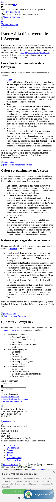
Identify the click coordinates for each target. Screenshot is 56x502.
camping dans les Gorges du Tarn (35, 52)
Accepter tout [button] (15, 492)
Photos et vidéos (14, 460)
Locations (11, 445)
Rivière (10, 455)
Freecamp (11, 450)
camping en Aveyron (10, 330)
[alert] (28, 486)
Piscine (10, 453)
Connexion (34, 469)
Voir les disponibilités (10, 396)
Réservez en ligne (10, 24)
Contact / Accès (8, 421)
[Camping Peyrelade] (10, 17)
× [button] (54, 472)
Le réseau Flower (14, 457)
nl (5, 2)
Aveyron (5, 27)
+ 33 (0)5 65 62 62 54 (10, 12)
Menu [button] (3, 22)
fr (1, 2)
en (3, 2)
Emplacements (13, 448)
